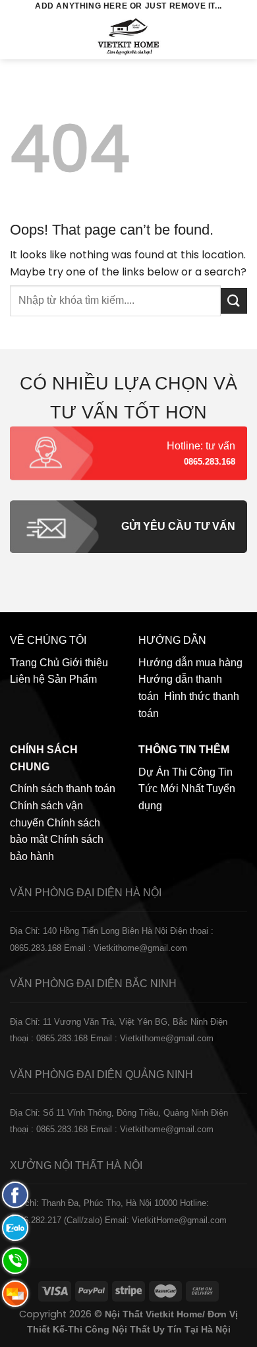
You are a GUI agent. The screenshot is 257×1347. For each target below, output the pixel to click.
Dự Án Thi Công (176, 772)
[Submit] (234, 301)
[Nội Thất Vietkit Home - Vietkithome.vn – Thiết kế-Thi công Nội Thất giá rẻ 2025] (129, 36)
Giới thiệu (85, 662)
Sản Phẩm (72, 679)
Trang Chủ (34, 662)
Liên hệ (27, 679)
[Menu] (18, 36)
